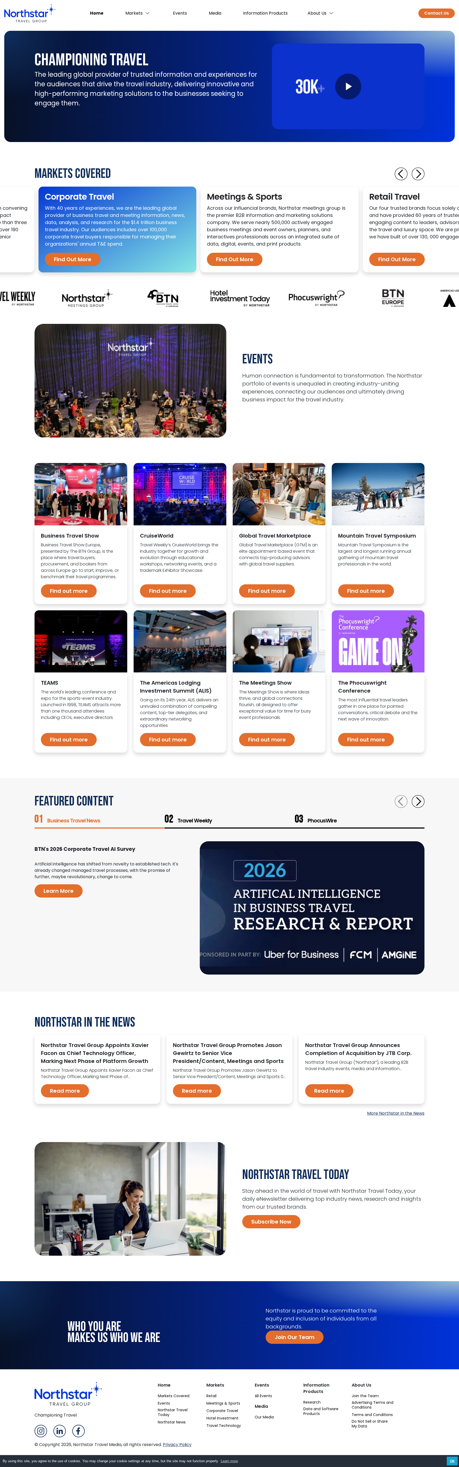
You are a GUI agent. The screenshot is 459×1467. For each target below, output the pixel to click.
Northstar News (172, 1422)
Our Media (264, 1417)
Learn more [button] (229, 1461)
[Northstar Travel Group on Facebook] (78, 1431)
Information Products (265, 13)
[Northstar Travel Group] (29, 13)
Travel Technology (223, 1425)
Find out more (69, 591)
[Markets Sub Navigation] (148, 13)
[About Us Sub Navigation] (332, 13)
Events (180, 13)
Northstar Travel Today (173, 1412)
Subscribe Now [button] (271, 1221)
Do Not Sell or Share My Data (370, 1424)
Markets (134, 13)
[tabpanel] (118, 229)
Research (312, 1402)
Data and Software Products (320, 1411)
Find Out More (72, 259)
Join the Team (365, 1395)
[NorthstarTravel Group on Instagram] (41, 1431)
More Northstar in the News (395, 1113)
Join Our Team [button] (294, 1337)
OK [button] (452, 1461)
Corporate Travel (222, 1410)
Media (215, 13)
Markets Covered (173, 1395)
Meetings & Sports (223, 1403)
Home (96, 13)
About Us (317, 13)
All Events (263, 1395)
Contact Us (436, 13)
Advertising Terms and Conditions (372, 1405)
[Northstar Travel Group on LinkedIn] (59, 1431)
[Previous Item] (401, 174)
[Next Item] (418, 174)
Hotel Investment (222, 1418)
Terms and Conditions (372, 1414)
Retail (211, 1395)
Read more (65, 1091)
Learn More (59, 891)
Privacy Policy (177, 1445)
